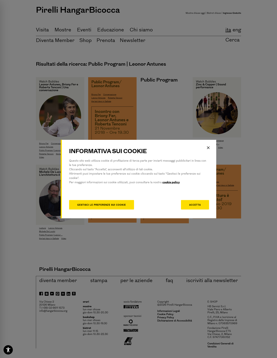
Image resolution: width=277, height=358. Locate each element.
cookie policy (171, 182)
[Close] (208, 147)
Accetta (195, 204)
